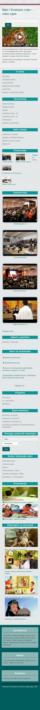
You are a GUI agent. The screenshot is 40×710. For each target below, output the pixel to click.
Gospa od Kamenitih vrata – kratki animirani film (19, 597)
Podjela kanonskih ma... (20, 324)
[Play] (5, 45)
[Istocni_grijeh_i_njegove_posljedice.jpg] (20, 511)
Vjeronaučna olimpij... (21, 257)
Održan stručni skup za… (24, 162)
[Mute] (31, 45)
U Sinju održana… (8, 162)
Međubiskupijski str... (20, 224)
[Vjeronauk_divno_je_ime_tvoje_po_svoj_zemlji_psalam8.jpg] (20, 494)
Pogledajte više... (20, 386)
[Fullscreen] (35, 45)
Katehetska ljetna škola (12, 357)
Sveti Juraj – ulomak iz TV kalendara (16, 549)
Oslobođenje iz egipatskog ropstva (15, 619)
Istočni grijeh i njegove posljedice (15, 519)
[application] (20, 37)
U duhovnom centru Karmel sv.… (13, 173)
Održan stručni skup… (9, 184)
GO (8, 25)
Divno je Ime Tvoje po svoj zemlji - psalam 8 (19, 502)
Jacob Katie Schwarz (22, 56)
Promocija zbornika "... (20, 291)
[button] (20, 37)
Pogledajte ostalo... (8, 331)
